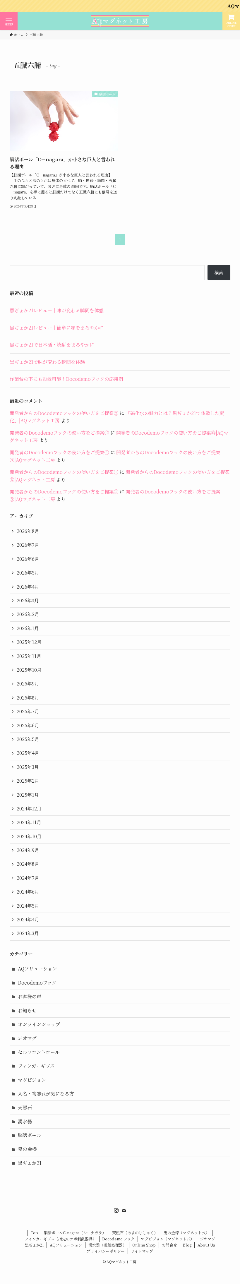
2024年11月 (29, 822)
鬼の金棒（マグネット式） (186, 1232)
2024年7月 (28, 878)
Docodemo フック (118, 1239)
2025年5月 (28, 739)
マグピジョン (32, 1079)
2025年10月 (29, 669)
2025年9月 (28, 683)
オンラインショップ (39, 1024)
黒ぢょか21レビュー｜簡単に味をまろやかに (57, 327)
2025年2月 (28, 780)
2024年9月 (28, 850)
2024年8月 (28, 863)
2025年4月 (28, 753)
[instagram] (116, 1210)
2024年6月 (28, 891)
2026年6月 (28, 559)
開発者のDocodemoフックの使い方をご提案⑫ (59, 432)
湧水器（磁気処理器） (107, 1245)
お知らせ (27, 1010)
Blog (187, 1245)
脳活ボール (29, 1135)
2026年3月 (28, 600)
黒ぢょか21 (30, 1163)
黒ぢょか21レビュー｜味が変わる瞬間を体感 (57, 310)
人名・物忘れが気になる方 (46, 1093)
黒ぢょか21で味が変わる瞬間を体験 (47, 362)
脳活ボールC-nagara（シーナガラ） (75, 1232)
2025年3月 (28, 767)
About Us (206, 1245)
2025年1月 (28, 794)
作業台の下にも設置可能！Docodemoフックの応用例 (66, 379)
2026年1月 (28, 628)
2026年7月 (28, 544)
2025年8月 (28, 697)
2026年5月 (28, 572)
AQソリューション (37, 968)
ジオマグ (27, 1038)
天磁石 (25, 1107)
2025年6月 (28, 725)
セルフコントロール (39, 1052)
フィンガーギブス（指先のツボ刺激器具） (60, 1239)
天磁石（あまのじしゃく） (135, 1232)
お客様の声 (29, 996)
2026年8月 (28, 531)
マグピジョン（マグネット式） (167, 1239)
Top (34, 1232)
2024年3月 (28, 933)
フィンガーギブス (36, 1065)
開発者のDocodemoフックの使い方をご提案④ (59, 452)
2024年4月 (28, 919)
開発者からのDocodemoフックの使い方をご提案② (64, 413)
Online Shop (144, 1245)
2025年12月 (29, 642)
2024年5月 (28, 905)
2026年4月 (28, 586)
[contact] (124, 1210)
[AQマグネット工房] (120, 21)
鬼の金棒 (27, 1149)
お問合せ (169, 1245)
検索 (219, 272)
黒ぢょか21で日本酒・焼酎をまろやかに (52, 344)
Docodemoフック (37, 982)
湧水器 (25, 1121)
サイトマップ (142, 1251)
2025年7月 (28, 711)
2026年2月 (28, 614)
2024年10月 (29, 836)
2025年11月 (29, 656)
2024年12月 (29, 808)
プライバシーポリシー (106, 1251)
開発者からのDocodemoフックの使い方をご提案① (64, 472)
